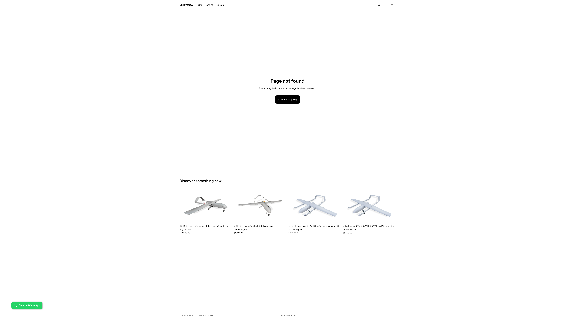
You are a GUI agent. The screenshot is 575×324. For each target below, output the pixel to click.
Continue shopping (287, 99)
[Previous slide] (184, 205)
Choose (284, 218)
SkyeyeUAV (191, 315)
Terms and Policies (288, 315)
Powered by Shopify (205, 315)
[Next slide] (227, 205)
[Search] (379, 5)
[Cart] (392, 5)
